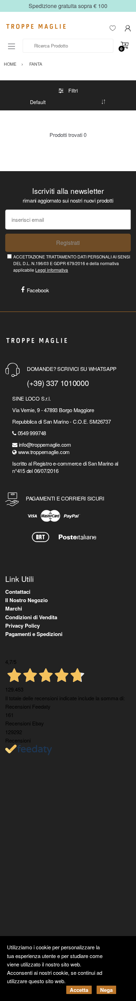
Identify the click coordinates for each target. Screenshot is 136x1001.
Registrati (68, 243)
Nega (106, 990)
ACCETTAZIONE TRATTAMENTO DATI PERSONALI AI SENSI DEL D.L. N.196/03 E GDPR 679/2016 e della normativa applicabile (71, 263)
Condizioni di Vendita (31, 617)
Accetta (79, 990)
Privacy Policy (22, 625)
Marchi (13, 608)
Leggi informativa (51, 270)
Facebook (38, 290)
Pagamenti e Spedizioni (33, 634)
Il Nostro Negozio (26, 600)
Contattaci (17, 592)
